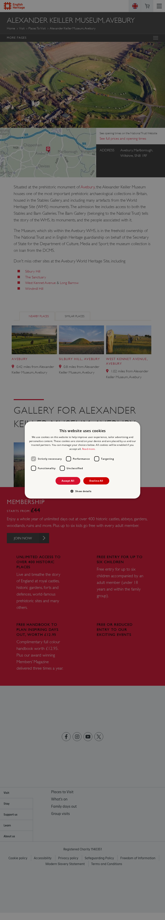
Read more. (89, 449)
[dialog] (82, 460)
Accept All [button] (68, 480)
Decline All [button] (96, 480)
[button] (82, 491)
